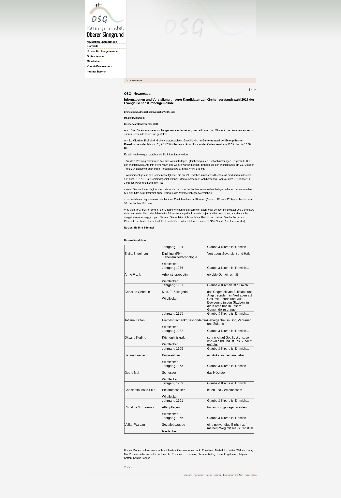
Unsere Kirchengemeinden (103, 51)
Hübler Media (250, 475)
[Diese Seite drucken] (240, 93)
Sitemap (217, 475)
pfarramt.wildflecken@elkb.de (163, 221)
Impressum (228, 475)
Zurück (128, 467)
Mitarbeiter (93, 61)
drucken (188, 475)
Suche (209, 475)
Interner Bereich (96, 71)
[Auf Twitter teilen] (253, 93)
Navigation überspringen (102, 41)
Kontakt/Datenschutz (99, 66)
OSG (127, 80)
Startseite (92, 46)
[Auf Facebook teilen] (249, 93)
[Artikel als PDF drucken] (245, 93)
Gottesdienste (95, 56)
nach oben (199, 475)
